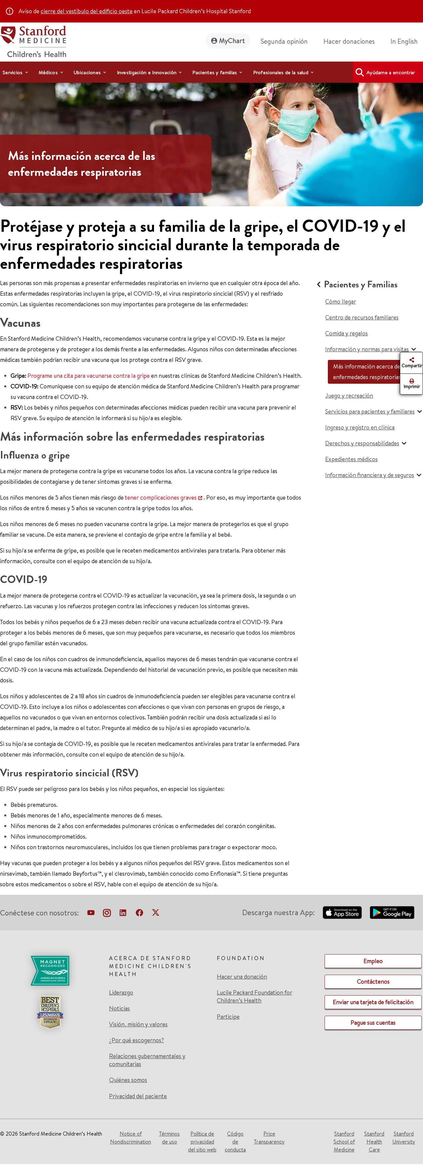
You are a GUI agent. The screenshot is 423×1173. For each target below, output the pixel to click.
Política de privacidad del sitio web (202, 1141)
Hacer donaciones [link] (349, 41)
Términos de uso (169, 1137)
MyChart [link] (232, 40)
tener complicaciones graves (161, 497)
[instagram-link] (107, 914)
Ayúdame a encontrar (390, 72)
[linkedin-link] (123, 914)
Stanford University (403, 1137)
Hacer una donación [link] (242, 977)
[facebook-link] (139, 914)
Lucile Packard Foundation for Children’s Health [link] (254, 996)
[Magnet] (49, 970)
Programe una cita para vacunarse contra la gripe (88, 375)
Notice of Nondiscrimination (130, 1137)
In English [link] (404, 41)
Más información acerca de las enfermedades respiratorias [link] (81, 164)
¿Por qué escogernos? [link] (136, 1040)
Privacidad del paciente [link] (138, 1096)
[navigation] (211, 72)
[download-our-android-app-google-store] (392, 912)
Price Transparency (269, 1137)
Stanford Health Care (374, 1141)
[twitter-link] (156, 914)
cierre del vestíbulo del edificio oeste (87, 11)
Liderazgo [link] (121, 993)
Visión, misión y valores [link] (138, 1024)
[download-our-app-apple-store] (342, 912)
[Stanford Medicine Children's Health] (33, 40)
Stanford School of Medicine (344, 1141)
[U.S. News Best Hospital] (49, 1012)
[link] (407, 41)
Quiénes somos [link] (128, 1080)
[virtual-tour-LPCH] (91, 914)
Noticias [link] (119, 1008)
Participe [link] (228, 1016)
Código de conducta (235, 1141)
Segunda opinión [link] (284, 41)
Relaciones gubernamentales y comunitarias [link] (147, 1060)
